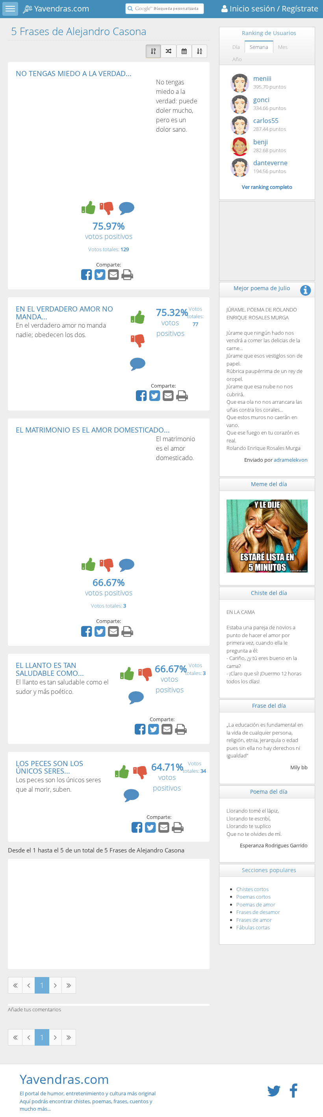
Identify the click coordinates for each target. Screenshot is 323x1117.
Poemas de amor (255, 904)
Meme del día (269, 484)
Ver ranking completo (267, 186)
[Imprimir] (128, 277)
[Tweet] (101, 277)
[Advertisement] (82, 136)
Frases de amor (254, 919)
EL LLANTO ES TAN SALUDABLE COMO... (50, 669)
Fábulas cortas (253, 927)
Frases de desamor (258, 912)
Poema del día (269, 791)
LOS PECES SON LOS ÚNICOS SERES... (49, 767)
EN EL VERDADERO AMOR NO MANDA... (64, 312)
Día (236, 46)
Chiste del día (269, 593)
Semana (259, 46)
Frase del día (269, 705)
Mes (283, 46)
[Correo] (114, 277)
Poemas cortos (253, 896)
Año (237, 59)
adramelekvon (291, 459)
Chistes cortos (252, 889)
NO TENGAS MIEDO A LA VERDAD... (74, 73)
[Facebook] (87, 277)
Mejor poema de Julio (262, 288)
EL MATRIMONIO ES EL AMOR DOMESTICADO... (93, 429)
